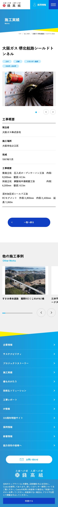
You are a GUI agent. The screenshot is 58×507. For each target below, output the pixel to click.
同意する (29, 500)
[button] (36, 112)
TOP (20, 34)
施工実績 (27, 34)
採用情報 (41, 4)
